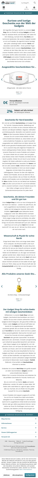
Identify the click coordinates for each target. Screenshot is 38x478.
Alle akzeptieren (17, 475)
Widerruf (18, 441)
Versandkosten (31, 446)
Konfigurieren (30, 475)
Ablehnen (7, 475)
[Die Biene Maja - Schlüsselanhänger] (19, 285)
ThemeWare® (19, 451)
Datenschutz (12, 441)
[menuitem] (34, 8)
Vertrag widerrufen (19, 443)
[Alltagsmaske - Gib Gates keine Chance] (19, 78)
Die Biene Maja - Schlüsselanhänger (19, 295)
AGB (6, 441)
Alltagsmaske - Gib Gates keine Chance (19, 88)
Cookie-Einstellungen (27, 441)
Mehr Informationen (25, 469)
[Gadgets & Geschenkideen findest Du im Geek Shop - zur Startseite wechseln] (9, 3)
